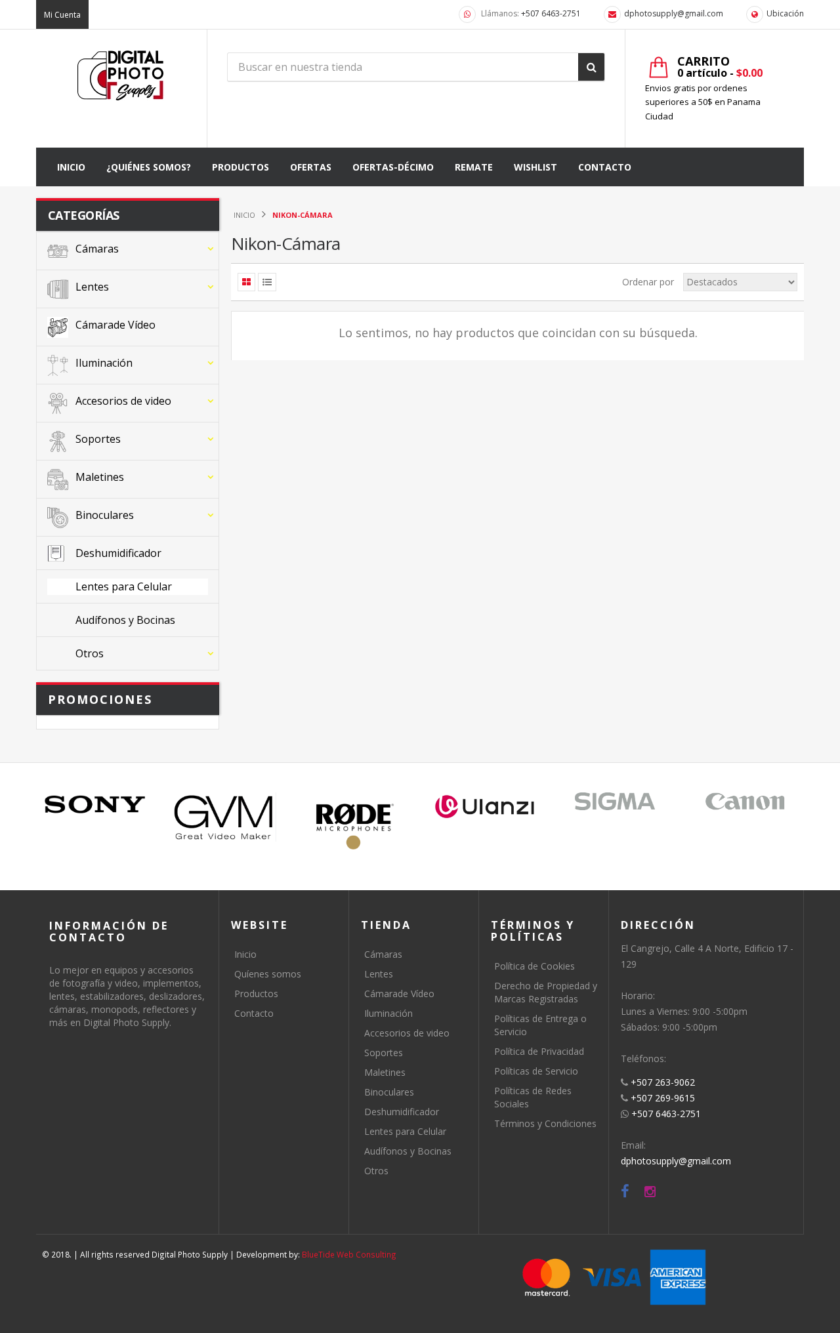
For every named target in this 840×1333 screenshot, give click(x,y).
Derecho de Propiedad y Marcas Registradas (545, 992)
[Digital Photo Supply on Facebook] (625, 1191)
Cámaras (383, 954)
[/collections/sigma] (615, 801)
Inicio (245, 954)
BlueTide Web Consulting (349, 1254)
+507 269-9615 (663, 1098)
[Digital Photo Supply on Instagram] (650, 1191)
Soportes (383, 1052)
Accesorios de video (407, 1033)
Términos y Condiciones (545, 1123)
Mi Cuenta (62, 14)
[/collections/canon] (745, 801)
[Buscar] (591, 67)
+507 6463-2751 (551, 13)
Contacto (254, 1013)
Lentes (378, 974)
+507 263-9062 (663, 1082)
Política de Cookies (534, 966)
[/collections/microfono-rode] (355, 826)
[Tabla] (246, 282)
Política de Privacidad (539, 1051)
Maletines (385, 1072)
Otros (376, 1170)
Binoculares (389, 1092)
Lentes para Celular (405, 1131)
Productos (256, 993)
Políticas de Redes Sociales (533, 1097)
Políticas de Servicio (536, 1071)
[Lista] (267, 282)
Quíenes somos (267, 974)
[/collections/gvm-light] (225, 816)
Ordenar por (648, 282)
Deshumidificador (401, 1111)
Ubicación (785, 13)
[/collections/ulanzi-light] (485, 807)
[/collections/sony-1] (95, 804)
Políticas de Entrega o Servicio (540, 1025)
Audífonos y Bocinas (408, 1151)
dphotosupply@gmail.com (673, 13)
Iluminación (388, 1013)
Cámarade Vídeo (399, 993)
